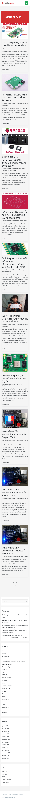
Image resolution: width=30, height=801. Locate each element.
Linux (13, 103)
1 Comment (5, 556)
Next (15, 586)
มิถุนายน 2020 (5, 750)
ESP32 (3, 672)
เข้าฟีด (3, 776)
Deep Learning (6, 667)
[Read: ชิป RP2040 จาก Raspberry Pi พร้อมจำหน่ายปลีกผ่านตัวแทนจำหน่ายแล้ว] (15, 140)
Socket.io (4, 702)
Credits (21, 794)
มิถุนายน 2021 (5, 728)
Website (4, 710)
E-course (4, 669)
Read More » (5, 70)
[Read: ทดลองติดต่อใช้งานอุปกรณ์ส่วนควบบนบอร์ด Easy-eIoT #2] (15, 476)
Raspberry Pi (15, 51)
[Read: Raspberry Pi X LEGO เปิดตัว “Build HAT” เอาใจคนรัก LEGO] (15, 82)
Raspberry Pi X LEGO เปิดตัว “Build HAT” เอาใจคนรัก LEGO (14, 97)
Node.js (4, 691)
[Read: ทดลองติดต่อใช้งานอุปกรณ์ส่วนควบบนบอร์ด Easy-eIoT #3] (15, 418)
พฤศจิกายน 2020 (6, 739)
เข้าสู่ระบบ (4, 774)
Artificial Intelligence (7, 659)
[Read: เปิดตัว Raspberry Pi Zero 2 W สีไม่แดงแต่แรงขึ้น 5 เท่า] (15, 31)
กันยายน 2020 (5, 744)
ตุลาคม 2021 (5, 726)
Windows (4, 712)
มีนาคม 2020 (5, 758)
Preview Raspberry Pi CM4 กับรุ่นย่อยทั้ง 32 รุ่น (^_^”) (14, 378)
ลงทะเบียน (4, 771)
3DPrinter (4, 651)
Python (18, 103)
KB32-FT (4, 680)
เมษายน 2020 (5, 755)
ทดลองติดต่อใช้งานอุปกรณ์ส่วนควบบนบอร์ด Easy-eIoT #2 (14, 492)
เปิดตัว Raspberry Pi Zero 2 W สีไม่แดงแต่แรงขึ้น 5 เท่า (14, 45)
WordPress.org (6, 782)
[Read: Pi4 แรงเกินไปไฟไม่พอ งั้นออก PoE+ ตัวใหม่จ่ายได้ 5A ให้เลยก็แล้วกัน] (15, 201)
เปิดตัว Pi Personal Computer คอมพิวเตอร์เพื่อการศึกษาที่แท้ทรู (15, 318)
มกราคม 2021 (5, 734)
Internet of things (17, 384)
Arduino (4, 653)
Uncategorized (6, 707)
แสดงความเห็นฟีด (6, 779)
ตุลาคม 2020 (5, 742)
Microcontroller (16, 168)
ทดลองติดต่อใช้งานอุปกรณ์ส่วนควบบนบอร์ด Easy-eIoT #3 (14, 434)
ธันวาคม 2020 (5, 736)
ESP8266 (4, 675)
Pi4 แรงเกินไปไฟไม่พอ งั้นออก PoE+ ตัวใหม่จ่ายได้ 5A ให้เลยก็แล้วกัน (14, 215)
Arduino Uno (5, 656)
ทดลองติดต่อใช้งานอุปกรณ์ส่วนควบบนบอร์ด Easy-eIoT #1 (14, 550)
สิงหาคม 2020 (5, 747)
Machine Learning (7, 685)
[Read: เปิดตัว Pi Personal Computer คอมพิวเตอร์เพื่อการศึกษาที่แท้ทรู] (15, 303)
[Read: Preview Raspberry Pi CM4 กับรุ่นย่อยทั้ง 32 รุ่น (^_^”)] (15, 362)
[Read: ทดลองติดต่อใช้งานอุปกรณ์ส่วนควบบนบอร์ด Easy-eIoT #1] (15, 534)
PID (3, 693)
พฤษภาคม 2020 (6, 753)
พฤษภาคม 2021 (6, 731)
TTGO (3, 704)
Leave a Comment (7, 51)
